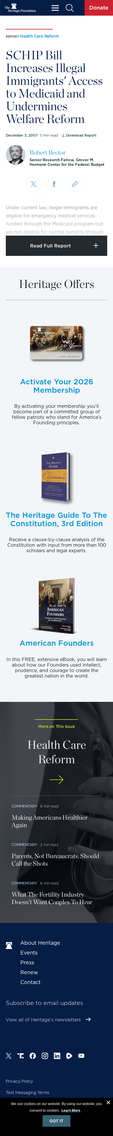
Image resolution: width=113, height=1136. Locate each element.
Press (27, 962)
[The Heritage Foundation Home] (20, 7)
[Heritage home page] (10, 946)
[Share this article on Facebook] (54, 184)
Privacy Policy (19, 1081)
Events (29, 953)
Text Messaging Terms (27, 1093)
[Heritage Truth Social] (20, 1057)
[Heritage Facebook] (33, 1057)
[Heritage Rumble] (69, 1057)
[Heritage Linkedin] (57, 1057)
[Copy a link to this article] (75, 184)
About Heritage (40, 943)
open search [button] (69, 8)
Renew (29, 972)
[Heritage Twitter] (9, 1057)
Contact (30, 982)
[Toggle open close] (94, 223)
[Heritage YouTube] (81, 1057)
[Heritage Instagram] (45, 1057)
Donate (98, 8)
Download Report (81, 135)
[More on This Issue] (56, 779)
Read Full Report (50, 246)
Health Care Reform (39, 36)
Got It (56, 1121)
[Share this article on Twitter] (33, 185)
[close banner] (108, 1103)
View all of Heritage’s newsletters (43, 1020)
